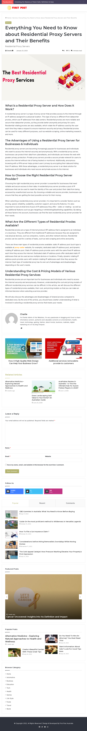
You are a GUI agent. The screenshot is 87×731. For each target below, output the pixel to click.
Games (9, 695)
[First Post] (17, 8)
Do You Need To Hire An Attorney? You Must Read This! (69, 638)
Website (48, 456)
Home (9, 18)
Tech (8, 688)
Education (10, 684)
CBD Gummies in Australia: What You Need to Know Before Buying (47, 512)
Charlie (9, 50)
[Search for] (84, 8)
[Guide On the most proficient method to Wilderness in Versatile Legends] (11, 524)
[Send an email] (12, 50)
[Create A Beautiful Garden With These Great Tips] (14, 652)
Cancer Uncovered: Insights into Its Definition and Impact (36, 617)
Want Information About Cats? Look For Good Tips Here (70, 649)
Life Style (10, 698)
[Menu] (3, 8)
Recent (42, 503)
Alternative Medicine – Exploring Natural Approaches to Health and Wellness (16, 385)
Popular (15, 503)
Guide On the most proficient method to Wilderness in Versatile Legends (50, 522)
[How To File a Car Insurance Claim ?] (11, 534)
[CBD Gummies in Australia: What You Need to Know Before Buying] (11, 514)
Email (7, 456)
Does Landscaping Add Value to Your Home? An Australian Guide (42, 398)
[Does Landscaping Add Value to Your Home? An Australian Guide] (43, 387)
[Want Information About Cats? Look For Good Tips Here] (51, 649)
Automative (11, 677)
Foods (9, 702)
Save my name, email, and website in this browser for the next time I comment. (35, 465)
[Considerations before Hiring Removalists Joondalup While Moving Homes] (11, 545)
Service (15, 18)
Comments (70, 503)
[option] (43, 596)
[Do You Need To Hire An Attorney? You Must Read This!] (51, 639)
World (9, 709)
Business (10, 681)
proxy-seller (20, 247)
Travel (9, 705)
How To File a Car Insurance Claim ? (34, 532)
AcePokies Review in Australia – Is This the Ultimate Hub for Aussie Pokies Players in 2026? (68, 385)
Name (8, 448)
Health (9, 691)
